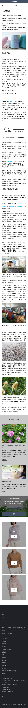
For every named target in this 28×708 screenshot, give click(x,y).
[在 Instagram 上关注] (2, 696)
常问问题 (4, 660)
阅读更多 (4, 460)
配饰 (3, 617)
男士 (14, 563)
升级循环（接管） (6, 649)
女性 (14, 536)
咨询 (3, 654)
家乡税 (3, 630)
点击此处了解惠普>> (7, 691)
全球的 (3, 673)
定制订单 (4, 641)
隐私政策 (4, 665)
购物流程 (4, 663)
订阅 (14, 514)
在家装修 (4, 644)
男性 (3, 614)
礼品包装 (4, 652)
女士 (3, 612)
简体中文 (13, 701)
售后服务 (4, 646)
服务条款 (4, 668)
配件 (14, 590)
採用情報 (4, 657)
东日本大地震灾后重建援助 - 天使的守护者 (13, 628)
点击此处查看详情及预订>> (9, 684)
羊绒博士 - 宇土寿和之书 (8, 633)
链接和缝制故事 (6, 481)
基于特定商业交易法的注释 (9, 671)
